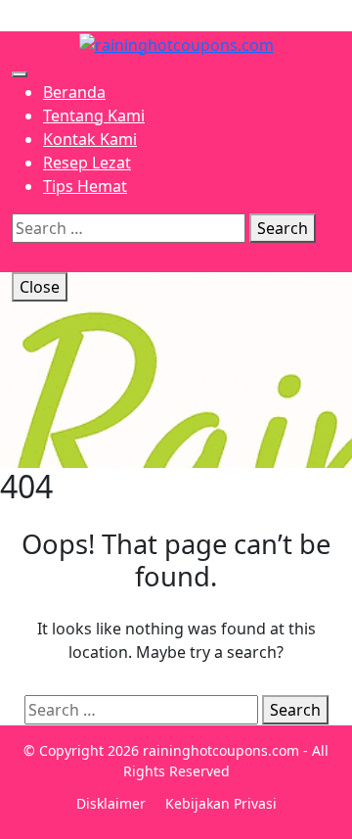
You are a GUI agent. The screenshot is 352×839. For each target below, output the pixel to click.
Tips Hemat (85, 186)
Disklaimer (111, 803)
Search (282, 228)
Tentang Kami (94, 115)
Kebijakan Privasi (221, 803)
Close (40, 287)
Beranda (74, 92)
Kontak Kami (90, 139)
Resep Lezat (87, 162)
